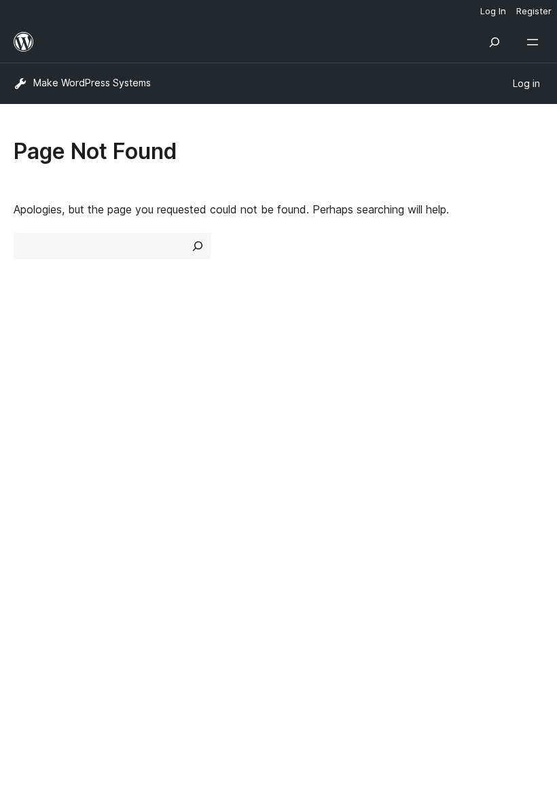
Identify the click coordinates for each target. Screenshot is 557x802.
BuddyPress (51, 563)
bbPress (41, 539)
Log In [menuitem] (493, 10)
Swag (442, 446)
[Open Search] (494, 42)
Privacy (32, 446)
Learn (299, 374)
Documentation (323, 398)
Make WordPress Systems (92, 82)
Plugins (166, 422)
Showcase (175, 374)
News (28, 398)
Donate (446, 422)
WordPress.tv (325, 446)
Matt (33, 514)
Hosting (33, 422)
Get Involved (453, 374)
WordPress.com (60, 491)
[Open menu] (535, 42)
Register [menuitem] (534, 10)
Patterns (170, 446)
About (28, 374)
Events (438, 398)
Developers (313, 422)
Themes (169, 398)
